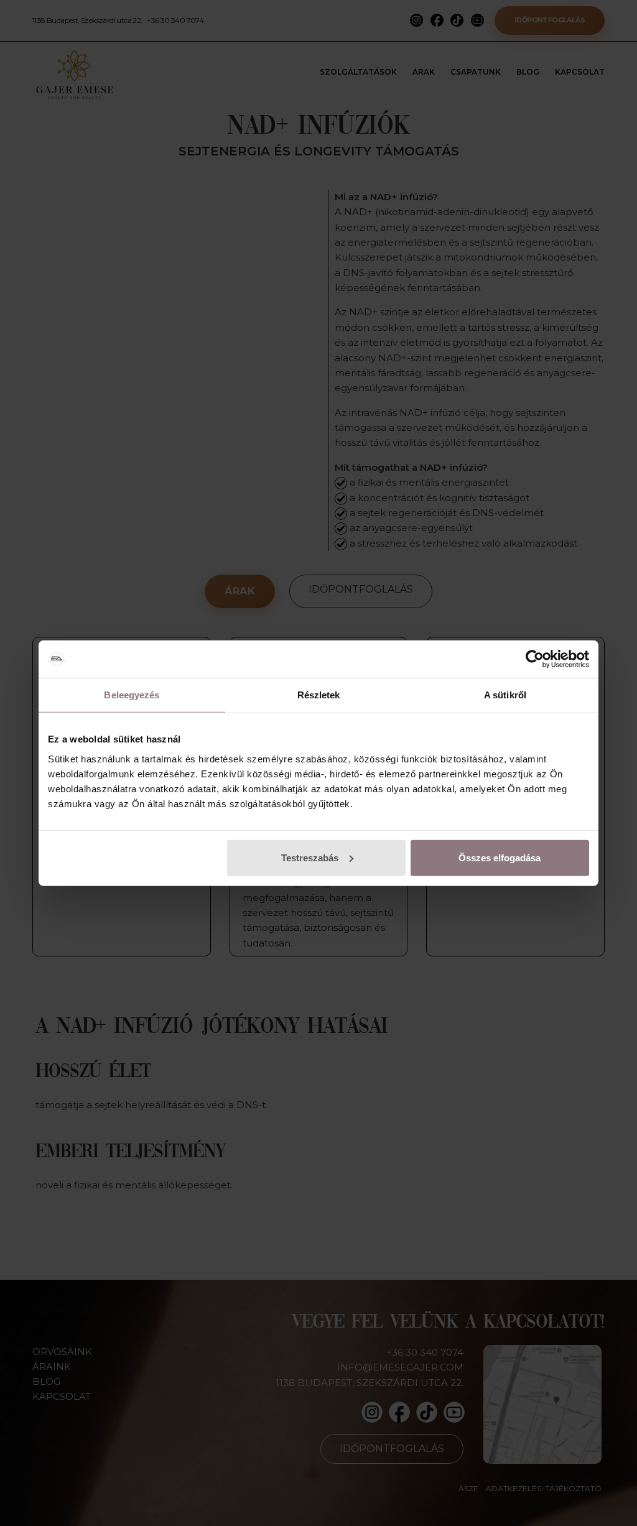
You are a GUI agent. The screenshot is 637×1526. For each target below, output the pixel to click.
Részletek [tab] (318, 695)
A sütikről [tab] (505, 695)
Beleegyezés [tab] (131, 695)
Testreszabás (309, 857)
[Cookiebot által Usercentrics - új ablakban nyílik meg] (534, 659)
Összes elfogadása (499, 857)
